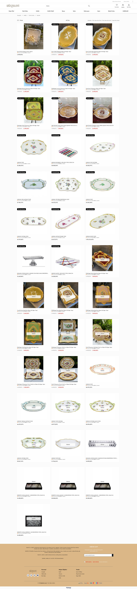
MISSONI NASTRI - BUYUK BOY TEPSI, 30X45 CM (62, 273)
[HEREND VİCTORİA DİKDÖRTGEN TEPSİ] (68, 184)
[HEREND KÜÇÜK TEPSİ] (102, 221)
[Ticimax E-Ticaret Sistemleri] (68, 588)
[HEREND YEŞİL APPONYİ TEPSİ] (33, 184)
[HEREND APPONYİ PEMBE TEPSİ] (68, 221)
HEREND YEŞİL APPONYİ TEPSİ (24, 199)
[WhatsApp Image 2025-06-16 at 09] (32, 571)
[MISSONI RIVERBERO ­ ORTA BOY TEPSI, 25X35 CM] (68, 147)
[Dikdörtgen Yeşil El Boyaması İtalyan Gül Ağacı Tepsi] (33, 110)
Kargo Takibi (78, 576)
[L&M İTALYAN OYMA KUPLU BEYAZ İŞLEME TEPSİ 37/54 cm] (68, 110)
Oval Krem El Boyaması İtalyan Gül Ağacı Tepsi (96, 88)
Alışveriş (60, 574)
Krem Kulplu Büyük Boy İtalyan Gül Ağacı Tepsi (61, 51)
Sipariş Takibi (126, 1)
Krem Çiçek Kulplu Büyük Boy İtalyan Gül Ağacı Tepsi (97, 51)
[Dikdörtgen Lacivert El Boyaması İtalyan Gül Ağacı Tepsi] (68, 73)
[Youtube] (37, 575)
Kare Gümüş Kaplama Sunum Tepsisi (25, 51)
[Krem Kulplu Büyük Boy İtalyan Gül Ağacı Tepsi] (68, 36)
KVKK (60, 578)
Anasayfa (43, 572)
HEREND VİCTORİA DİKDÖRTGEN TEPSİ (60, 199)
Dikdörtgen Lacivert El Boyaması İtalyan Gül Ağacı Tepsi (63, 88)
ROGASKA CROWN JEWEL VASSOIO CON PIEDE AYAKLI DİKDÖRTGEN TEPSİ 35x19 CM (33, 273)
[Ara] (89, 6)
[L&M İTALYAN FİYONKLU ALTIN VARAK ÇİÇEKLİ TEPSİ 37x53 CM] (102, 110)
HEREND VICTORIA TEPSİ (22, 236)
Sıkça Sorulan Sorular (117, 1)
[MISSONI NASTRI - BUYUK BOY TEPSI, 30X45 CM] (68, 258)
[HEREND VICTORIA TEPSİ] (33, 221)
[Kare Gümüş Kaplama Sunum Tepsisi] (33, 36)
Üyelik (60, 572)
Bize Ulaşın (44, 576)
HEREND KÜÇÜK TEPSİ (91, 236)
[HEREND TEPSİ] (33, 147)
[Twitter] (31, 575)
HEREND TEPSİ (20, 162)
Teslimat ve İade (62, 576)
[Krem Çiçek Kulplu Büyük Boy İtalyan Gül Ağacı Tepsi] (102, 36)
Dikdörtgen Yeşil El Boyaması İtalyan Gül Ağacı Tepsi (28, 125)
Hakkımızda (44, 574)
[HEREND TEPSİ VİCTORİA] (102, 147)
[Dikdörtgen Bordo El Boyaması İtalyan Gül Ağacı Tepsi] (33, 73)
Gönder (112, 555)
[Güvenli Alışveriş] (91, 583)
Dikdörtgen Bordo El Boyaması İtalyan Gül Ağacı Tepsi (28, 88)
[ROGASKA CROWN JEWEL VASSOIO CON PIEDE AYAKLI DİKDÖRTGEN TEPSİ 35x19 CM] (33, 258)
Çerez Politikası (79, 572)
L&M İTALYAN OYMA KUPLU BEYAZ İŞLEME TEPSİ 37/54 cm (64, 125)
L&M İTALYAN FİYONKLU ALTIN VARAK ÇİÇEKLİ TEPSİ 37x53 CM (99, 125)
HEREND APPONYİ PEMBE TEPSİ (59, 236)
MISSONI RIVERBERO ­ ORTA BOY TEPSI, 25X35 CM (63, 162)
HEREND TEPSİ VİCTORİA (91, 162)
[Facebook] (28, 575)
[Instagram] (34, 575)
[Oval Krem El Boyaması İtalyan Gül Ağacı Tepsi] (102, 73)
